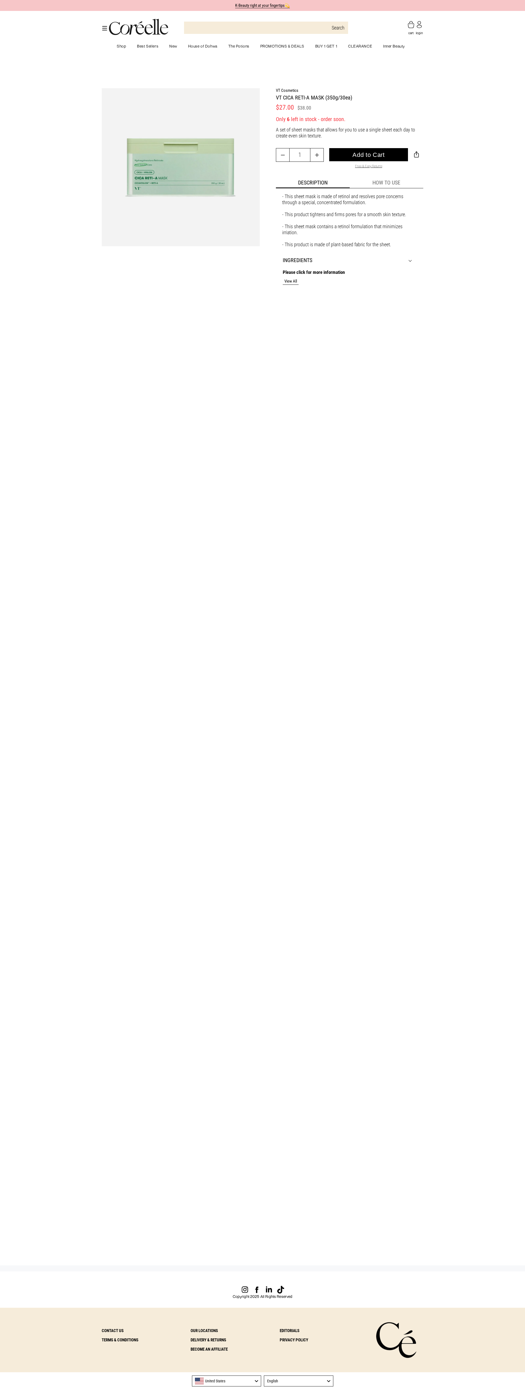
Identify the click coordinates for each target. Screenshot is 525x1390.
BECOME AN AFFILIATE (209, 1349)
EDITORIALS (289, 1330)
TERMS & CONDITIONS (120, 1340)
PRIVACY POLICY (294, 1340)
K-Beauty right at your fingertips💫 (262, 5)
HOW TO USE (386, 182)
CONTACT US (113, 1330)
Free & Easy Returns (368, 166)
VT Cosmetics (287, 90)
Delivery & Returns (208, 1340)
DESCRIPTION (313, 182)
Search (338, 28)
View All (290, 281)
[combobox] (226, 1381)
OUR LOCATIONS (204, 1330)
